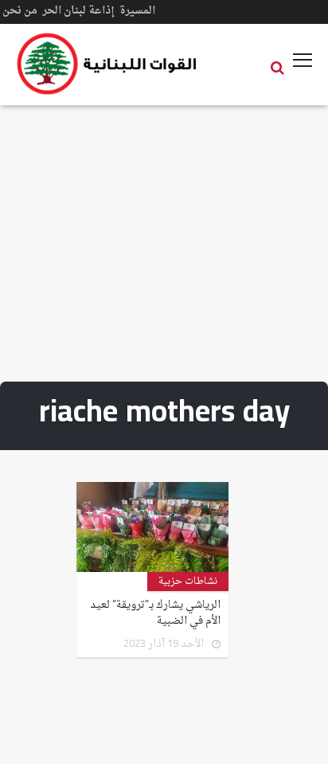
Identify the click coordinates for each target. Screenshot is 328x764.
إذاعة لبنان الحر (78, 11)
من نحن (19, 11)
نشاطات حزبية (187, 581)
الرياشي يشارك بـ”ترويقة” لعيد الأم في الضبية (155, 613)
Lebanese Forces (107, 64)
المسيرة (137, 11)
